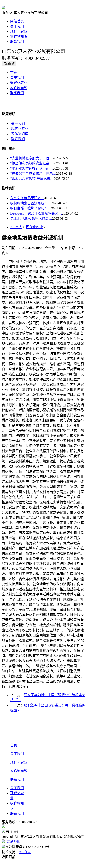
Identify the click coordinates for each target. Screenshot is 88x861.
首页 (13, 72)
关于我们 (17, 26)
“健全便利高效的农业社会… (31, 163)
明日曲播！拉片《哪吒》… (30, 208)
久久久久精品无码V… (27, 198)
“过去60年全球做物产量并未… (33, 173)
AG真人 (16, 227)
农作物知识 (18, 36)
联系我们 (17, 42)
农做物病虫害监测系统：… (30, 203)
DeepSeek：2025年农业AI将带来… (36, 213)
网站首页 (17, 21)
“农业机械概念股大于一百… (31, 158)
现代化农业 (18, 31)
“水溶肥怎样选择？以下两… (31, 168)
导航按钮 (9, 63)
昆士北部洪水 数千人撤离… (31, 218)
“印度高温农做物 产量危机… (32, 178)
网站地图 (14, 842)
